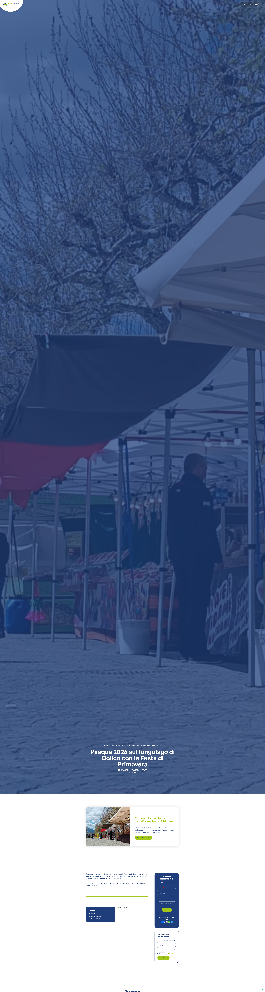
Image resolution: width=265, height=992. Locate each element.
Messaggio (162, 893)
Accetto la (166, 903)
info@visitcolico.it (96, 916)
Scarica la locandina (143, 838)
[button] (236, 4)
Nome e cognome (164, 940)
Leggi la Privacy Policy (169, 954)
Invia (166, 910)
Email (161, 888)
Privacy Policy (169, 903)
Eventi (113, 745)
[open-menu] (256, 4)
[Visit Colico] (10, 4)
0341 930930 (96, 919)
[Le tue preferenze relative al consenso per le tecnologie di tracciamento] (262, 989)
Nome (161, 882)
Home (106, 745)
